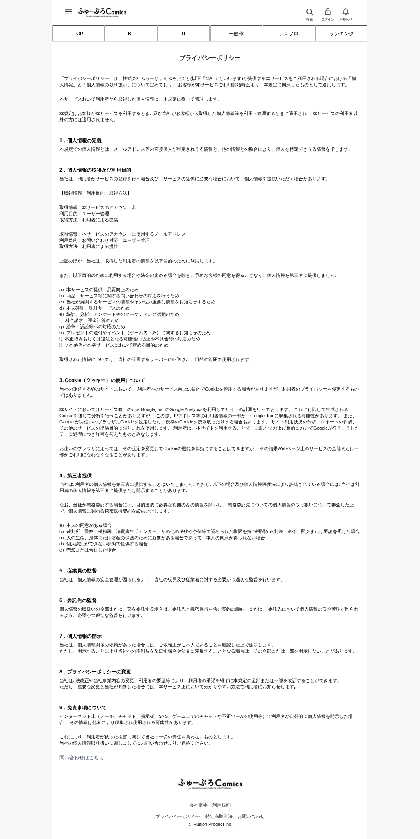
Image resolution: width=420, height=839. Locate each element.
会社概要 (198, 804)
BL (131, 34)
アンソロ (289, 34)
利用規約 (221, 804)
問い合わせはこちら (81, 758)
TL (184, 34)
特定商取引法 (219, 816)
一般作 (236, 34)
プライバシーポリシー (178, 816)
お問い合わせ (251, 816)
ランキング (341, 34)
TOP (78, 34)
